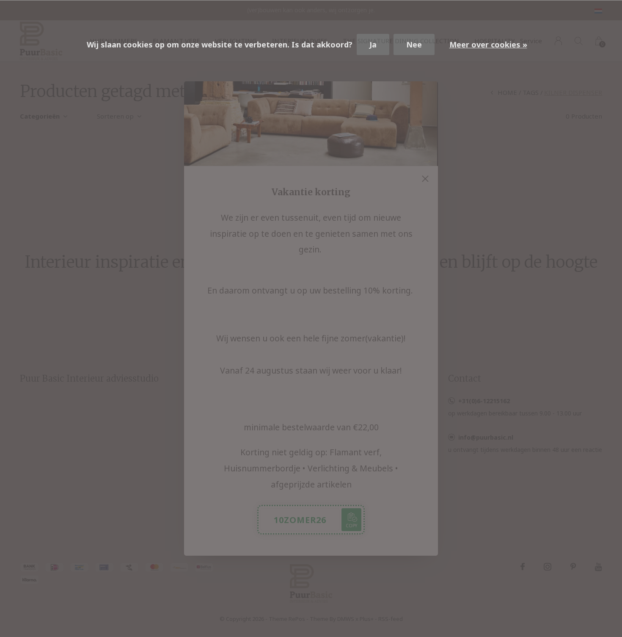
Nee (414, 44)
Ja (373, 44)
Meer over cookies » (488, 44)
